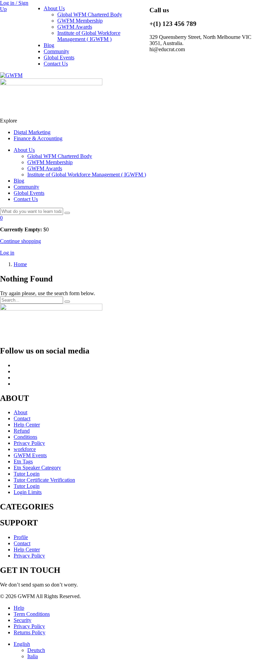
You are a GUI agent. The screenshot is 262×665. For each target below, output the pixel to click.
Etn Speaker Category (37, 468)
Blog (49, 45)
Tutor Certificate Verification (44, 480)
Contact (22, 418)
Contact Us (56, 64)
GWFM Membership (80, 21)
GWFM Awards (74, 27)
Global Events (59, 57)
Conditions (25, 437)
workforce (25, 449)
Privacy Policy (29, 443)
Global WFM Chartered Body (89, 14)
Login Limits (28, 492)
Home (20, 264)
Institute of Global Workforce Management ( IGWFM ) (88, 36)
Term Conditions (32, 614)
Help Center (27, 425)
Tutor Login (27, 474)
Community (56, 51)
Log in (7, 253)
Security (22, 620)
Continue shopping (20, 241)
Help (19, 608)
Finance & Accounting (38, 138)
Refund (22, 431)
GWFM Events (30, 455)
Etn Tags (23, 461)
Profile (21, 537)
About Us (54, 8)
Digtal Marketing (32, 132)
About (20, 412)
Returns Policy (29, 632)
